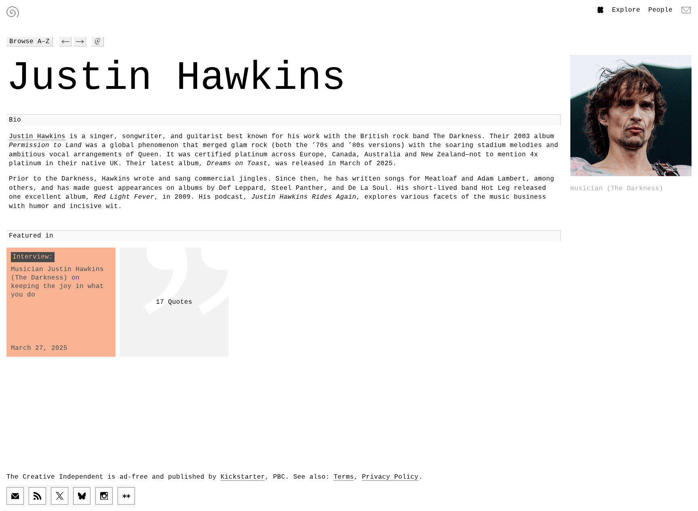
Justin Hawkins (37, 136)
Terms (344, 477)
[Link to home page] (12, 11)
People (660, 10)
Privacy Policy (390, 477)
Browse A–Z (29, 41)
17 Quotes (174, 302)
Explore (626, 10)
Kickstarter (243, 477)
